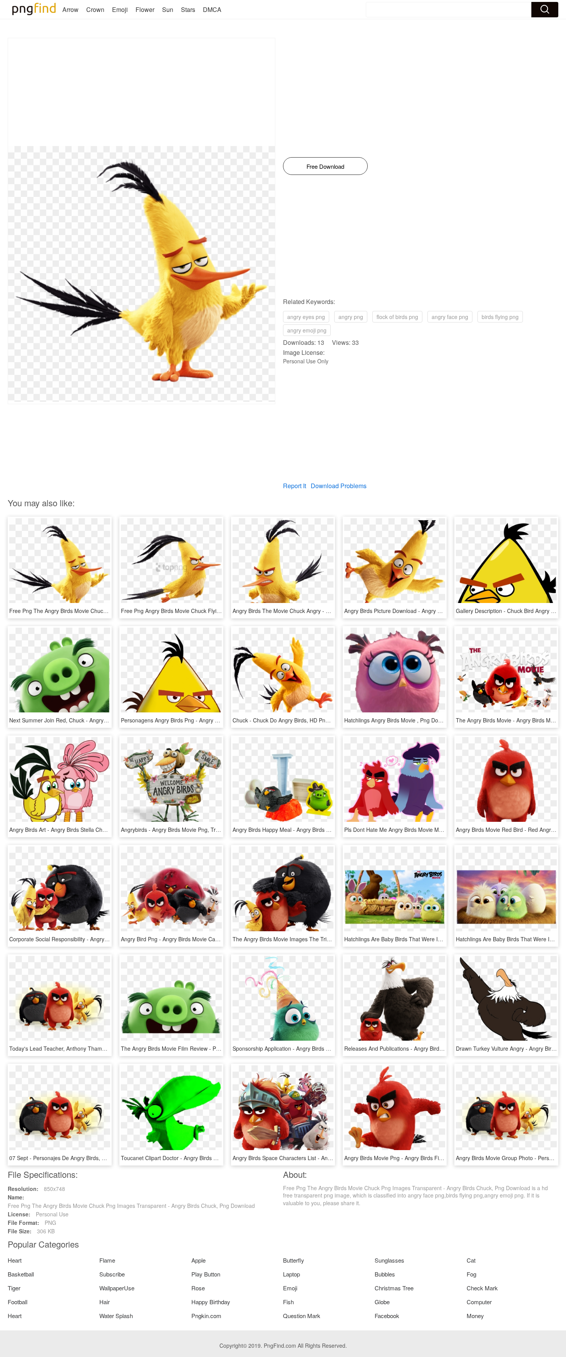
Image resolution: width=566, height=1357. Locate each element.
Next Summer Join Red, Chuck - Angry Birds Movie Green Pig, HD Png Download (108, 720)
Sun (167, 9)
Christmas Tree (394, 1288)
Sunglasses (389, 1260)
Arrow (70, 9)
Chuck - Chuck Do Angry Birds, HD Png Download (293, 720)
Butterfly (293, 1260)
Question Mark (301, 1316)
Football (17, 1302)
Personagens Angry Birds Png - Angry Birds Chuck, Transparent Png (204, 720)
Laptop (291, 1274)
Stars (188, 9)
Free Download (325, 166)
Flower (145, 9)
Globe (382, 1302)
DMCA (212, 9)
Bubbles (385, 1274)
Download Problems (339, 485)
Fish (288, 1302)
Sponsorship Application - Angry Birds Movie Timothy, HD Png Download (321, 1048)
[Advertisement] (141, 92)
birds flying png (500, 317)
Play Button (205, 1274)
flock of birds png (397, 317)
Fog (471, 1274)
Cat (471, 1260)
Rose (198, 1288)
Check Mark (482, 1288)
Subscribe (112, 1274)
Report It (294, 485)
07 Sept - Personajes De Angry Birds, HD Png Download (77, 1158)
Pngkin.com (206, 1316)
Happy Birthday (210, 1302)
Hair (104, 1302)
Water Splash (116, 1316)
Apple (198, 1260)
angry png (350, 317)
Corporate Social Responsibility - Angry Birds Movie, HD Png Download (95, 939)
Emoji (120, 9)
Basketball (21, 1274)
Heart (15, 1260)
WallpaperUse (116, 1288)
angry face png (450, 317)
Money (475, 1316)
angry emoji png (307, 330)
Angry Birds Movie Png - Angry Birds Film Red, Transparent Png (422, 1158)
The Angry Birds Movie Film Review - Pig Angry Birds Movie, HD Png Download (217, 1048)
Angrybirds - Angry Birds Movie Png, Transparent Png (186, 829)
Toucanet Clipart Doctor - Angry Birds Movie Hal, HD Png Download (203, 1158)
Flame (107, 1260)
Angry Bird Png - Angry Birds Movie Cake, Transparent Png (193, 939)
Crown (95, 9)
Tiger (14, 1288)
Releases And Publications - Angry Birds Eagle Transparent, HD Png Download (440, 1048)
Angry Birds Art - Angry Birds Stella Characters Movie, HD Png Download (97, 829)
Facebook (387, 1316)
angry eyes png (306, 317)
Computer (479, 1302)
